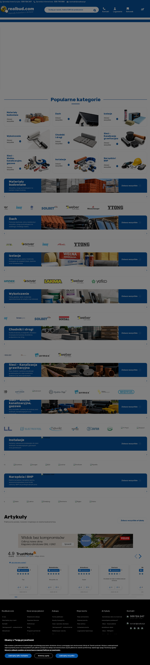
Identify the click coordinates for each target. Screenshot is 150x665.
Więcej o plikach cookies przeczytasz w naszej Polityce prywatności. (32, 650)
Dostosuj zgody (43, 656)
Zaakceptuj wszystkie (66, 656)
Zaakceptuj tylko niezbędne (18, 656)
